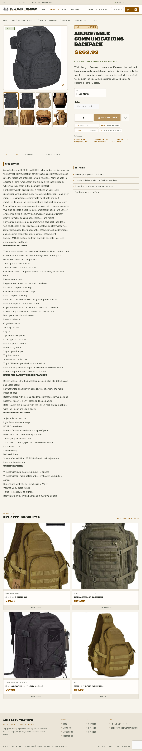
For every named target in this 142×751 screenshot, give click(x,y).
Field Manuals (76, 9)
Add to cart (109, 117)
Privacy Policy (114, 746)
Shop (13, 20)
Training (89, 9)
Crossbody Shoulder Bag (16, 597)
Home (44, 9)
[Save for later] (125, 117)
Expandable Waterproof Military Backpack (24, 686)
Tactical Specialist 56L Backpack (88, 597)
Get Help (92, 732)
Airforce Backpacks (49, 20)
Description (12, 155)
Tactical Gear (115, 142)
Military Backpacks (27, 20)
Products (54, 9)
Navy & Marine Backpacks (96, 142)
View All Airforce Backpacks (127, 518)
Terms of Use (101, 746)
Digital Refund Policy (130, 746)
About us (67, 728)
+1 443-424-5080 (13, 2)
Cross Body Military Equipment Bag (89, 686)
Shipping (92, 724)
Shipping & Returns (54, 155)
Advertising (68, 732)
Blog (64, 9)
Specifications (31, 155)
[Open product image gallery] (35, 58)
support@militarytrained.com (39, 2)
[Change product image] (11, 100)
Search (119, 9)
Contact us (101, 9)
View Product (36, 607)
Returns (92, 728)
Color (77, 102)
